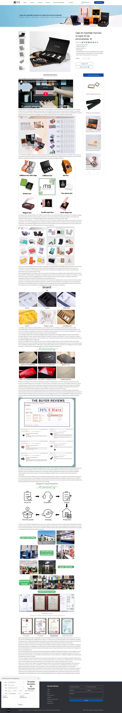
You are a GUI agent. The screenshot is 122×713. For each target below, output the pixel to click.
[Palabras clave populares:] (82, 2)
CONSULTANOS (99, 2)
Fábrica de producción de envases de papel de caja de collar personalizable (93, 150)
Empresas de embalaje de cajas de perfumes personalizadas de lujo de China (93, 169)
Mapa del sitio (50, 703)
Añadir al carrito (84, 67)
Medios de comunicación (52, 699)
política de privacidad (87, 710)
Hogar (48, 689)
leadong (101, 710)
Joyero (48, 693)
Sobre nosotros (50, 695)
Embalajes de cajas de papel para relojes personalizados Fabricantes (93, 112)
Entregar (86, 700)
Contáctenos (50, 701)
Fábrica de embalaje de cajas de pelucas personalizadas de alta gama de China (93, 131)
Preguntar (83, 63)
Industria (49, 697)
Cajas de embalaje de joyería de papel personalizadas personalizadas (93, 94)
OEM (48, 691)
